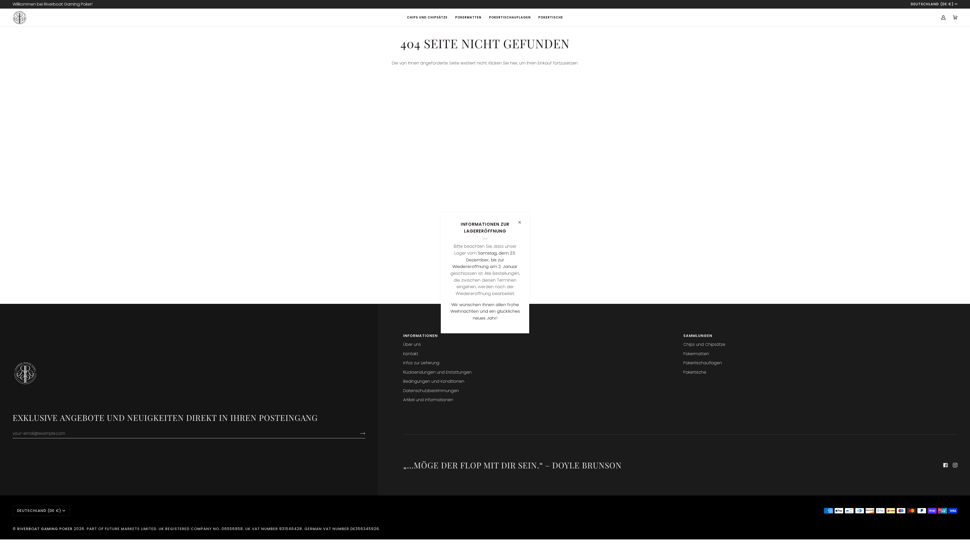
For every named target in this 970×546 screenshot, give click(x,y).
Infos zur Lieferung (421, 363)
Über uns (412, 344)
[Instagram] (955, 465)
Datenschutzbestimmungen (431, 391)
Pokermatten (696, 354)
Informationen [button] (420, 335)
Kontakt (410, 354)
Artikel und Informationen (428, 400)
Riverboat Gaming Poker (44, 528)
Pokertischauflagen (702, 363)
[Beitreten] (358, 433)
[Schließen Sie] (521, 220)
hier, (514, 63)
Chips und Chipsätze (704, 344)
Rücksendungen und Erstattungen (437, 372)
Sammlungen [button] (697, 335)
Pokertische (694, 372)
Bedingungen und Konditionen (433, 381)
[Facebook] (945, 465)
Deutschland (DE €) (932, 4)
